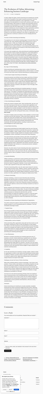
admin (12, 14)
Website (6, 341)
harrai (4, 1)
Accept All (16, 389)
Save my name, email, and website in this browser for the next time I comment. (20, 347)
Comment (6, 317)
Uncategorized (17, 14)
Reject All (10, 389)
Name (6, 330)
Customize (4, 389)
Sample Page (37, 1)
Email (5, 335)
